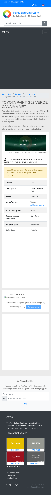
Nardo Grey (35, 463)
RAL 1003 (15, 450)
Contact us (11, 475)
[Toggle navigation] (45, 31)
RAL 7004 (36, 450)
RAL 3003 (15, 463)
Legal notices (12, 478)
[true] (44, 23)
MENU (5, 31)
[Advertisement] (25, 60)
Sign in (37, 5)
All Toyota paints (37, 205)
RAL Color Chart (13, 472)
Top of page (13, 484)
